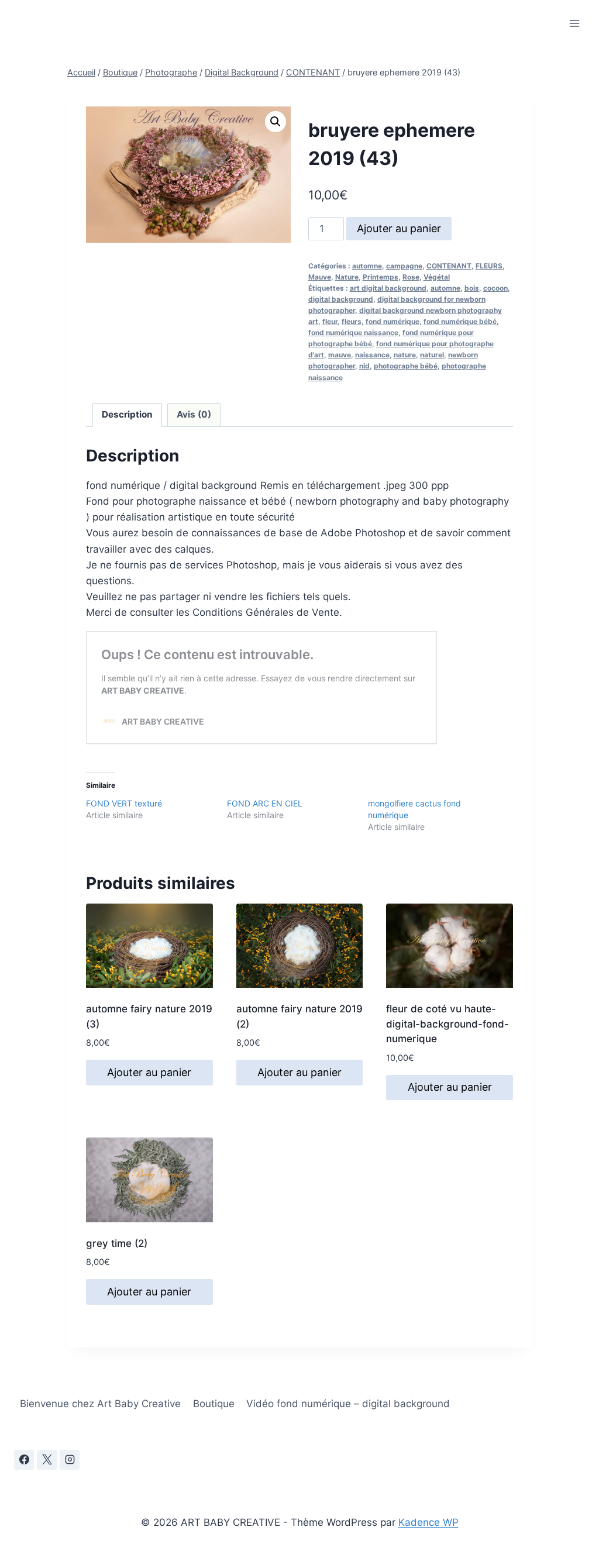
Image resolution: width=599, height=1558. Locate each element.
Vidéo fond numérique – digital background (348, 1403)
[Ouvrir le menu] (574, 23)
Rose (410, 277)
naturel (432, 354)
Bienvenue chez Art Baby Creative (100, 1403)
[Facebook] (24, 1460)
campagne (404, 265)
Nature (347, 277)
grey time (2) (116, 1243)
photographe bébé (406, 365)
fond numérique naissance (353, 332)
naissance (372, 354)
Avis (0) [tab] (194, 414)
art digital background (388, 288)
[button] (275, 121)
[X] (47, 1460)
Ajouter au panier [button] (149, 1072)
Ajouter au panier (399, 228)
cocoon (495, 288)
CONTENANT (448, 265)
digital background (340, 299)
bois (471, 288)
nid (364, 365)
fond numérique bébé (460, 321)
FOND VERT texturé (124, 803)
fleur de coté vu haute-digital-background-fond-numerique (447, 1024)
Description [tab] (127, 414)
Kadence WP (428, 1522)
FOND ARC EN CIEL (264, 803)
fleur (330, 321)
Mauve (319, 277)
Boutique (214, 1403)
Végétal (437, 277)
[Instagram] (70, 1460)
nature (405, 354)
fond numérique (392, 321)
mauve (339, 354)
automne (367, 265)
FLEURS (489, 265)
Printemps (380, 277)
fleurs (352, 321)
